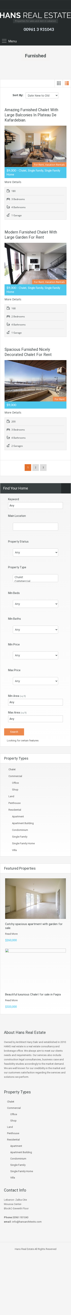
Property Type (17, 567)
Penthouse (14, 803)
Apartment (18, 816)
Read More (11, 933)
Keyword (13, 499)
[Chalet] (35, 577)
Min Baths (14, 618)
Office (15, 782)
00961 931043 (20, 1217)
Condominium (20, 829)
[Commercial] (35, 581)
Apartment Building (23, 823)
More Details (13, 182)
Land (11, 796)
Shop (15, 789)
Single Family (19, 836)
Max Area (17, 712)
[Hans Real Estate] (35, 15)
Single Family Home (23, 843)
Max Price (14, 670)
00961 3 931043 (39, 30)
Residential (14, 809)
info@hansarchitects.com (27, 1221)
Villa (14, 850)
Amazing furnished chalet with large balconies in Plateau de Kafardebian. (31, 114)
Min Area (17, 695)
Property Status (18, 541)
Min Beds (14, 593)
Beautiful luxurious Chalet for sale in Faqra (33, 994)
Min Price (14, 644)
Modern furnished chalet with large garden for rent (31, 235)
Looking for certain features (22, 740)
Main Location (17, 515)
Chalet (12, 769)
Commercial (15, 776)
